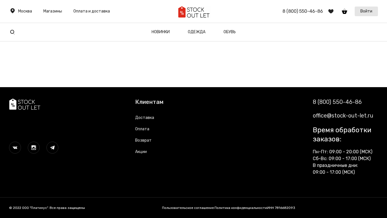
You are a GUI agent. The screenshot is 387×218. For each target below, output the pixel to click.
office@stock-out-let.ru (343, 115)
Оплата (142, 129)
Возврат (143, 140)
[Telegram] (52, 148)
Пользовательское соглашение (188, 208)
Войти (366, 11)
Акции (141, 151)
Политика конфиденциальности (240, 208)
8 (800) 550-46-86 (337, 101)
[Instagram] (34, 148)
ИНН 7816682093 (281, 208)
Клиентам (149, 101)
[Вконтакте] (15, 148)
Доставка (144, 117)
